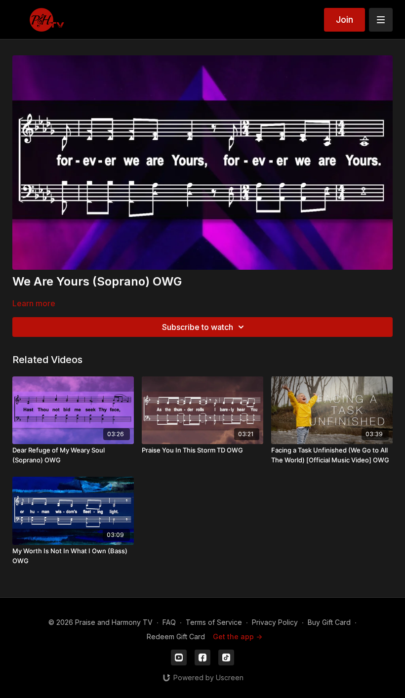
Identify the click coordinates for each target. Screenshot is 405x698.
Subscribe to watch (197, 327)
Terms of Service (214, 622)
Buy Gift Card (329, 622)
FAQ (169, 622)
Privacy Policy (275, 622)
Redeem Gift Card (176, 636)
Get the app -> (237, 636)
